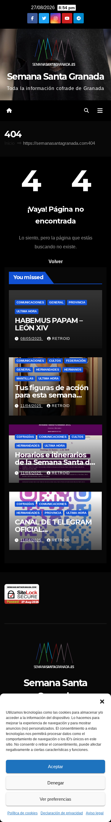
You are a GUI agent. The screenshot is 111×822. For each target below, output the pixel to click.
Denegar (55, 782)
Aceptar (55, 766)
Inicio (9, 143)
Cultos (55, 360)
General (56, 302)
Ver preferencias (55, 799)
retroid (61, 339)
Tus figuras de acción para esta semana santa (52, 395)
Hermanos (72, 369)
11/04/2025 (31, 406)
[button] (102, 701)
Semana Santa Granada (55, 76)
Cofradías (25, 436)
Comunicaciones (30, 302)
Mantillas (25, 378)
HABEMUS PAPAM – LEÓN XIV (49, 324)
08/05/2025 (31, 339)
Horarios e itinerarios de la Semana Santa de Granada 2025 (54, 462)
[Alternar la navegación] (100, 110)
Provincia (77, 302)
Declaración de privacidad (62, 813)
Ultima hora (27, 311)
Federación (76, 360)
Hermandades (47, 369)
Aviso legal (95, 813)
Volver (56, 261)
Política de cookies (22, 813)
